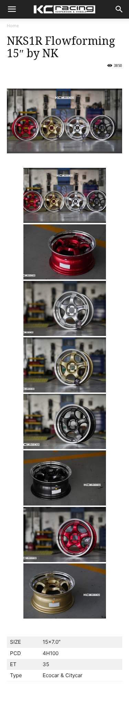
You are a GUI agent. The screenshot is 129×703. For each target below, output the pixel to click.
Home (13, 26)
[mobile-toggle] (12, 9)
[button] (119, 9)
